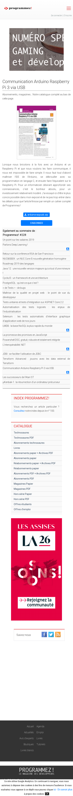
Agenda (40, 726)
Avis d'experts (27, 738)
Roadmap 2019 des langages (18, 263)
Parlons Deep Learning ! (15, 244)
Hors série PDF (21, 499)
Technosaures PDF (24, 437)
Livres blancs (27, 750)
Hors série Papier (23, 494)
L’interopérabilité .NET (14, 344)
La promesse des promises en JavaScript (25, 335)
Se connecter (56, 15)
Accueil (30, 726)
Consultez (19, 410)
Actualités (29, 732)
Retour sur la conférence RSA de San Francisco (28, 253)
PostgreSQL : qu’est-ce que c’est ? (20, 283)
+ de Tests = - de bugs (14, 287)
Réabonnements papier (26, 468)
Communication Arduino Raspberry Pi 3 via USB (28, 368)
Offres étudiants (23, 504)
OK (46, 793)
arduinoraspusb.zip (38, 214)
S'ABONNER (36, 223)
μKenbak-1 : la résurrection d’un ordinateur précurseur (31, 382)
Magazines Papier (23, 483)
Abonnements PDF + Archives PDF (32, 473)
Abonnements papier (25, 458)
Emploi (40, 732)
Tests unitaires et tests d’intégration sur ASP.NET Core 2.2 (33, 302)
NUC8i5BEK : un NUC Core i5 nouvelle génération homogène (34, 258)
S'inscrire (67, 15)
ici (55, 789)
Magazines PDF (22, 489)
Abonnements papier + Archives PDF (33, 453)
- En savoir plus (64, 789)
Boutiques (29, 744)
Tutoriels (40, 744)
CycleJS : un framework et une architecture (25, 278)
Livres (17, 448)
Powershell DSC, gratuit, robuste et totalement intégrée (31, 339)
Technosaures (21, 432)
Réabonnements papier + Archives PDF (35, 463)
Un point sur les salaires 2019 (18, 239)
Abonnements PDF (24, 478)
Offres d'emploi (22, 509)
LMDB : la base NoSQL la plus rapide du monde (27, 326)
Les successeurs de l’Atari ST (18, 377)
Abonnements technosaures (29, 442)
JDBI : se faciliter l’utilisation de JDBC (22, 353)
